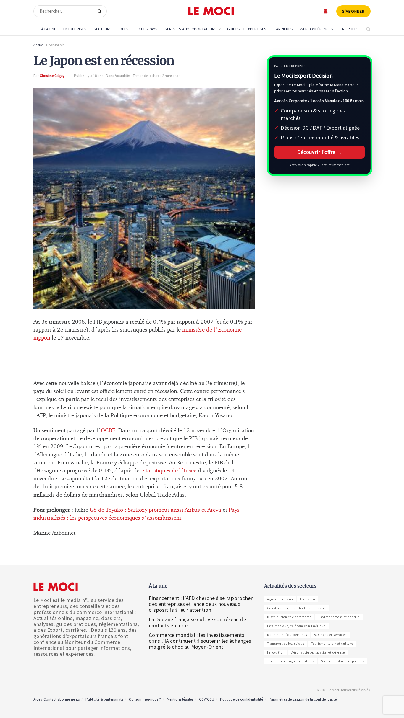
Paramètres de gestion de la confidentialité (303, 699)
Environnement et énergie (339, 617)
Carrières (283, 29)
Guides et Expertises (246, 29)
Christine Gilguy (52, 75)
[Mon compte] (326, 11)
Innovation (276, 652)
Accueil (39, 45)
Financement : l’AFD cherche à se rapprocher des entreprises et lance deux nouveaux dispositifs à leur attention (201, 604)
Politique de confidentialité (241, 699)
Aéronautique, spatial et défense (318, 652)
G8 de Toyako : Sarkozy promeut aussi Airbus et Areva (155, 510)
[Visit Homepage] (211, 11)
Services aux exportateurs (191, 29)
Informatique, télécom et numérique (296, 626)
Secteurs (103, 29)
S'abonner (353, 11)
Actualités (56, 45)
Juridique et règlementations (290, 661)
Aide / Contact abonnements (56, 699)
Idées (124, 29)
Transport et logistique (285, 644)
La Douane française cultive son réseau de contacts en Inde (197, 622)
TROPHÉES (349, 29)
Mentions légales (180, 699)
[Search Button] (101, 11)
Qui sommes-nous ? (145, 699)
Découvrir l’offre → (319, 152)
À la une (48, 29)
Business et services (330, 635)
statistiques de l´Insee (169, 471)
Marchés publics (350, 661)
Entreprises (75, 29)
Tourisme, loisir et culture (332, 644)
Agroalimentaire (280, 599)
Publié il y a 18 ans (88, 75)
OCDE (108, 430)
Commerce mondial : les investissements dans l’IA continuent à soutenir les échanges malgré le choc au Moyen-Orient (200, 640)
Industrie (307, 599)
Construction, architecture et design (297, 608)
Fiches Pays (147, 29)
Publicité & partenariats (104, 699)
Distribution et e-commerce (289, 617)
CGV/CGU (206, 699)
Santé (326, 661)
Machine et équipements (287, 635)
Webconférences (316, 29)
